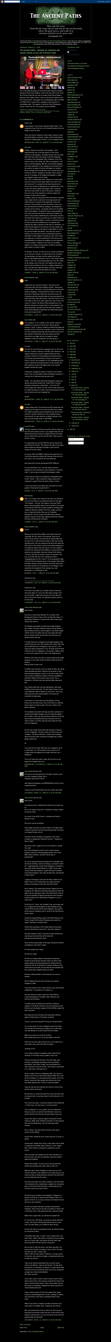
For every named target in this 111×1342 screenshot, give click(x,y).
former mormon (72, 166)
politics (69, 262)
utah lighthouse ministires (41, 112)
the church (70, 307)
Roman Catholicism (73, 280)
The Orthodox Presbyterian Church (78, 66)
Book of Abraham (72, 105)
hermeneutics (71, 193)
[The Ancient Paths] (68, 52)
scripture (70, 294)
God (68, 176)
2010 (71, 352)
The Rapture (71, 317)
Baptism (70, 90)
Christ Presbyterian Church (57, 41)
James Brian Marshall (31, 607)
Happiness (70, 186)
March (73, 385)
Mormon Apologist (73, 243)
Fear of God (71, 161)
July (72, 374)
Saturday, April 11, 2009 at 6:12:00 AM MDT (43, 793)
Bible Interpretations (73, 95)
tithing (69, 322)
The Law (70, 312)
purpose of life (71, 272)
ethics (69, 154)
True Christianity (72, 327)
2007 (71, 429)
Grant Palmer (71, 184)
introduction (71, 208)
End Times (70, 149)
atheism (69, 87)
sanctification (71, 287)
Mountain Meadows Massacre (76, 250)
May (73, 380)
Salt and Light (71, 285)
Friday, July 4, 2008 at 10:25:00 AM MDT (41, 491)
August (73, 371)
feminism (70, 164)
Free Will (70, 169)
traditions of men (72, 324)
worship (69, 334)
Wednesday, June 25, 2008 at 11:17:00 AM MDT (44, 399)
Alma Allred (71, 80)
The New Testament (73, 314)
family (69, 159)
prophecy (70, 267)
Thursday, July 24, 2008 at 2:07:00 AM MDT (43, 602)
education (70, 144)
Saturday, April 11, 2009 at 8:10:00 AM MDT (43, 1320)
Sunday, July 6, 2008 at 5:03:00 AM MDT (41, 522)
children (69, 114)
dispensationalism (73, 137)
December (74, 360)
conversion (70, 129)
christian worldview (73, 119)
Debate (69, 132)
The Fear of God (72, 309)
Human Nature (71, 206)
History (69, 196)
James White (71, 213)
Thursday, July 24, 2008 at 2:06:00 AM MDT (43, 583)
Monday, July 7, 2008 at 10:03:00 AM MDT (42, 573)
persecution (71, 260)
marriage (70, 235)
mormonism (48, 111)
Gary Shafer (28, 320)
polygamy (56, 111)
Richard (27, 496)
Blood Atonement (72, 102)
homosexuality (72, 203)
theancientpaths (30, 277)
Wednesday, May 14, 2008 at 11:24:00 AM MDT (44, 142)
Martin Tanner (71, 238)
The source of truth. (73, 319)
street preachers (72, 299)
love (68, 228)
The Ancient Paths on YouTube (77, 63)
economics (70, 142)
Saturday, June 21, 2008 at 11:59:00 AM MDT (43, 341)
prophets (70, 270)
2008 (71, 357)
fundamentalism (72, 171)
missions (70, 240)
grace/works (71, 181)
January (74, 426)
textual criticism (72, 302)
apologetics (71, 85)
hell (68, 191)
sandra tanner (25, 112)
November (74, 363)
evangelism (71, 156)
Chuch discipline (72, 122)
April (73, 382)
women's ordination (73, 332)
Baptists (70, 92)
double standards (72, 139)
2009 (71, 354)
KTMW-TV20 (87, 42)
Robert (27, 123)
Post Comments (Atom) (36, 1331)
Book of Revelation (73, 107)
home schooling (72, 201)
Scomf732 (28, 426)
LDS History (38, 111)
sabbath (69, 282)
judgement (70, 221)
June (73, 377)
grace (69, 179)
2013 (71, 343)
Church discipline (72, 124)
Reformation (71, 277)
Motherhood (71, 248)
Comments (73, 443)
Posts (72, 439)
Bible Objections (72, 97)
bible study (70, 100)
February (74, 423)
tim (26, 346)
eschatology (71, 151)
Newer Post (23, 1327)
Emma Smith (29, 111)
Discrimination (71, 134)
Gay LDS (70, 174)
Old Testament (72, 255)
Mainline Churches (73, 230)
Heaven (69, 188)
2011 (71, 349)
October (74, 365)
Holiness (70, 198)
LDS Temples (71, 225)
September (75, 368)
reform (69, 275)
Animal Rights (71, 82)
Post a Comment (25, 1324)
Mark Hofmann (72, 233)
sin (68, 297)
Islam (69, 211)
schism (69, 292)
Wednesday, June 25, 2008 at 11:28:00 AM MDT (44, 421)
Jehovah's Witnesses (74, 216)
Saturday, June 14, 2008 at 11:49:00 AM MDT (43, 315)
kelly (26, 147)
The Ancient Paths (72, 50)
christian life (71, 117)
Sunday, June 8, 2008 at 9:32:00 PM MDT (41, 272)
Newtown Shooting (73, 253)
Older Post (60, 1327)
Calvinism (70, 109)
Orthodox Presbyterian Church (33, 42)
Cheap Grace (71, 112)
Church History (72, 127)
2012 (71, 346)
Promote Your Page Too (73, 54)
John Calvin (71, 218)
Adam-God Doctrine (73, 77)
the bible (70, 304)
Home (42, 1327)
